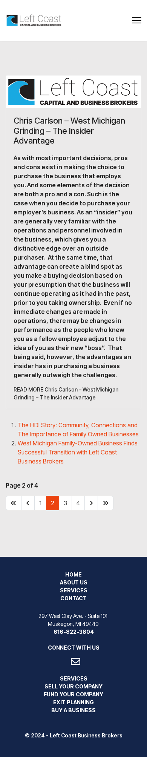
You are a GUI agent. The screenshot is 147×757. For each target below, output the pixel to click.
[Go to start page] (13, 503)
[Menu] (136, 20)
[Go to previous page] (28, 503)
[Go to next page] (91, 503)
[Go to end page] (105, 503)
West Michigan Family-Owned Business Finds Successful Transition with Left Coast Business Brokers (78, 452)
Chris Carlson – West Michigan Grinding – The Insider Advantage (69, 130)
